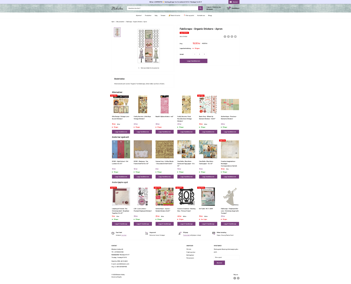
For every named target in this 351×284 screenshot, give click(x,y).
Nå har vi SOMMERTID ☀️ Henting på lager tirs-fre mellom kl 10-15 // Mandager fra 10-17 (175, 2)
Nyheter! (139, 15)
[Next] (238, 112)
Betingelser (190, 255)
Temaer (163, 15)
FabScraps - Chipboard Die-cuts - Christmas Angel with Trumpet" (230, 211)
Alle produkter (120, 21)
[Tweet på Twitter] (232, 36)
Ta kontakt (186, 235)
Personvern (190, 258)
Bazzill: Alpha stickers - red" (164, 116)
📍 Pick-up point (188, 15)
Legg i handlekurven (193, 61)
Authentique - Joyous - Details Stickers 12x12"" (163, 210)
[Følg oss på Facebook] (234, 278)
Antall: (182, 54)
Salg (156, 15)
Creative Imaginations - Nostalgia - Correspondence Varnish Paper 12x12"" (229, 163)
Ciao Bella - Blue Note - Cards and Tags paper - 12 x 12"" (186, 163)
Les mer (124, 235)
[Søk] (200, 8)
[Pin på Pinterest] (228, 36)
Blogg (210, 15)
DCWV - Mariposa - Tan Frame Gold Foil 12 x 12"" (141, 162)
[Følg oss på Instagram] (238, 278)
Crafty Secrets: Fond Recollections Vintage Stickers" (184, 119)
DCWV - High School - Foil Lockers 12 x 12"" (120, 162)
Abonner (235, 2)
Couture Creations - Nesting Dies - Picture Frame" (186, 210)
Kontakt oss (201, 15)
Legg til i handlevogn (121, 224)
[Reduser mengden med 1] (195, 54)
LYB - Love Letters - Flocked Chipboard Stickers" (143, 210)
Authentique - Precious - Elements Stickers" (229, 118)
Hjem (113, 21)
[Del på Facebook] (225, 36)
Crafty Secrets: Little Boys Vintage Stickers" (142, 118)
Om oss (188, 249)
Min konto (209, 9)
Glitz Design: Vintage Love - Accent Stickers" (121, 118)
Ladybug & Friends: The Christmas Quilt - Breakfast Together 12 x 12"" (120, 211)
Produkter (148, 15)
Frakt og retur (190, 252)
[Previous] (112, 112)
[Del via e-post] (235, 36)
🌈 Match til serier (174, 15)
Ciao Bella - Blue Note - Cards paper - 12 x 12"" (206, 162)
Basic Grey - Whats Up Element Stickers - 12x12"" (207, 118)
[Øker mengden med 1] (204, 54)
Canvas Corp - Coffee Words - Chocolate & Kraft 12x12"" (164, 162)
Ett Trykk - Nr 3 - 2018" (206, 208)
